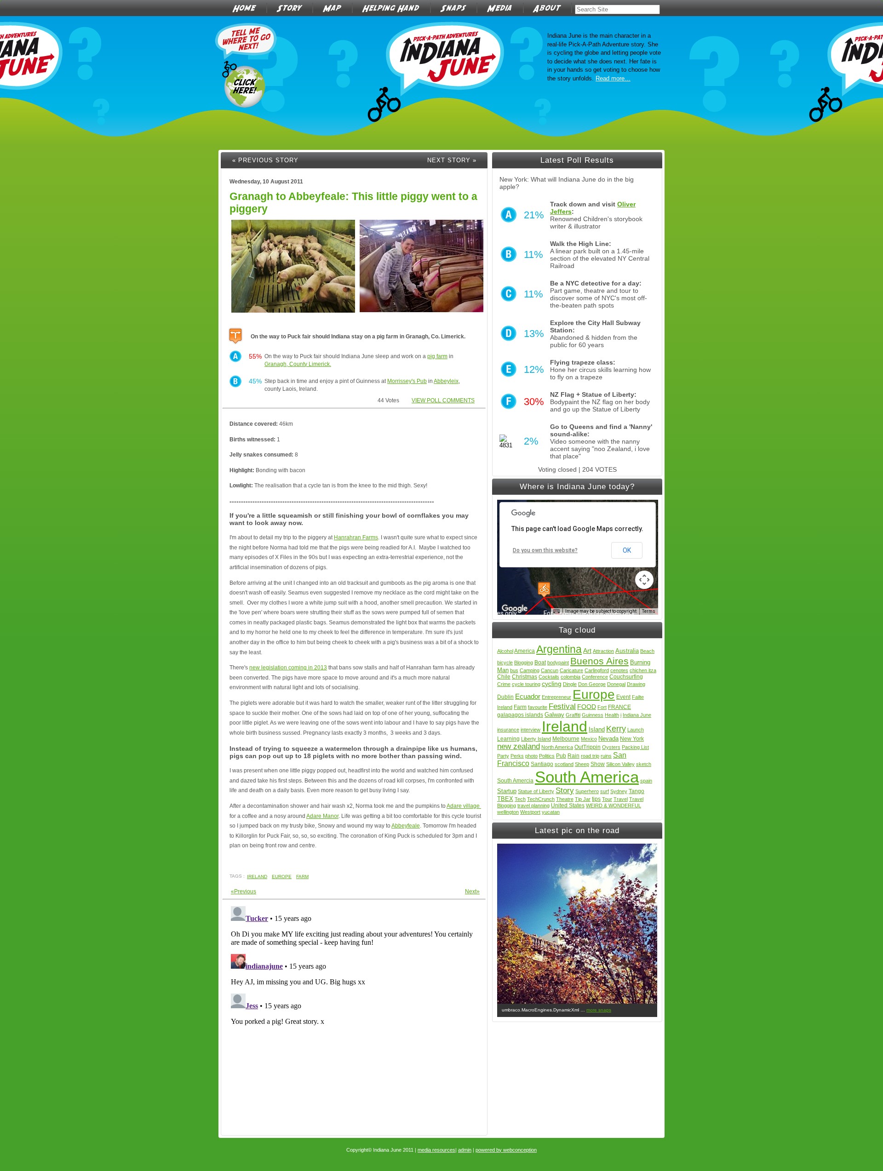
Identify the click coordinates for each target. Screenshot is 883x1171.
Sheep (582, 764)
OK (627, 550)
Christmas (524, 677)
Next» (472, 891)
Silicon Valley (620, 764)
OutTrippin (587, 747)
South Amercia (515, 780)
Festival (562, 706)
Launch (635, 729)
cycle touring (526, 684)
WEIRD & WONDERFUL (613, 805)
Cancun (549, 670)
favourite (537, 707)
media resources (436, 1150)
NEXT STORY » (451, 160)
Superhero (587, 791)
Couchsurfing (626, 677)
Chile (503, 677)
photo (531, 756)
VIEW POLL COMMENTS (443, 400)
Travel (621, 799)
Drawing (636, 684)
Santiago (542, 764)
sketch (643, 764)
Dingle (570, 684)
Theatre (564, 799)
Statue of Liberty (536, 791)
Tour (607, 799)
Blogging (523, 662)
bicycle (505, 662)
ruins (606, 756)
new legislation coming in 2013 (288, 667)
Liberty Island (536, 739)
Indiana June (637, 715)
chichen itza (643, 670)
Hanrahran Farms (356, 537)
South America (587, 777)
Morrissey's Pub (407, 381)
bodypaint (558, 662)
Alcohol (505, 651)
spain (646, 780)
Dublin (505, 697)
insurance (508, 729)
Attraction (603, 651)
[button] (544, 589)
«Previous (243, 891)
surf (604, 791)
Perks (517, 756)
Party (503, 756)
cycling (552, 683)
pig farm (437, 356)
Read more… (613, 78)
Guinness (592, 715)
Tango (636, 791)
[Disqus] (354, 1017)
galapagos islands (520, 715)
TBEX (505, 798)
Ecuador (527, 696)
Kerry (616, 728)
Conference (595, 677)
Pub (561, 756)
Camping (529, 670)
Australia (627, 650)
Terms (648, 611)
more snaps (598, 1009)
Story (565, 790)
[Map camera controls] (644, 580)
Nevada (608, 738)
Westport (530, 812)
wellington (508, 812)
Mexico (589, 739)
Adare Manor (322, 816)
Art (587, 650)
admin (464, 1150)
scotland (564, 764)
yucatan (551, 812)
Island (597, 729)
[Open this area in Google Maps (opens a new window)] (514, 609)
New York (632, 739)
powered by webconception (506, 1150)
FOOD (586, 706)
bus (514, 670)
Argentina (559, 649)
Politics (547, 756)
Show (598, 764)
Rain (573, 756)
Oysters (611, 747)
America (524, 651)
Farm (302, 876)
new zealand (518, 746)
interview (530, 729)
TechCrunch (541, 799)
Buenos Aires (599, 661)
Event (623, 697)
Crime (503, 684)
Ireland (257, 876)
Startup (506, 791)
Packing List (635, 747)
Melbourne (565, 739)
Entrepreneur (556, 697)
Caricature (571, 670)
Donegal (616, 684)
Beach (647, 651)
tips (596, 799)
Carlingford (597, 670)
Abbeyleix (446, 381)
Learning (508, 739)
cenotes (619, 670)
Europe (282, 876)
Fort (602, 707)
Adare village (464, 806)
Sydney (618, 791)
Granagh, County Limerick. (297, 364)
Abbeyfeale (405, 826)
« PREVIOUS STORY (265, 160)
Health (612, 715)
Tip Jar (583, 799)
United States (568, 805)
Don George (592, 684)
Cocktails (549, 677)
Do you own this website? (545, 550)
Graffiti (573, 715)
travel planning (533, 805)
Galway (554, 714)
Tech (520, 799)
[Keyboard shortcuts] (556, 611)
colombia (570, 677)
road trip (590, 756)
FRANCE (619, 707)
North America (557, 747)
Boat (540, 662)
